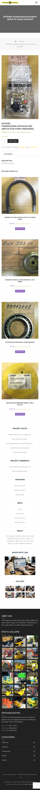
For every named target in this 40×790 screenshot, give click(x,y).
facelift (4, 755)
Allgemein (5, 742)
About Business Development (19, 448)
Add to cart (13, 141)
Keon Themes (29, 784)
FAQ (21, 777)
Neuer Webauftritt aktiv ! (20, 439)
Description (8, 154)
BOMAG (22, 147)
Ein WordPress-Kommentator (19, 467)
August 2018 (20, 494)
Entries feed (20, 513)
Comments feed (20, 518)
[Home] (16, 41)
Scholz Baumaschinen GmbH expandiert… (20, 443)
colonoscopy (6, 751)
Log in (20, 509)
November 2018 (19, 490)
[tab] (8, 154)
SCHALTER (33, 147)
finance (4, 760)
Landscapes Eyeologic (20, 452)
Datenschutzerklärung (9, 774)
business (5, 747)
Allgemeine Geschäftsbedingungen (27, 774)
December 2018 (19, 486)
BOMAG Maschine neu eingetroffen (19, 434)
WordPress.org (20, 522)
